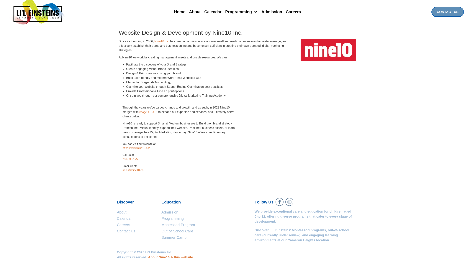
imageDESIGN (148, 112)
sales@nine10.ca (132, 170)
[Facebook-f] (280, 202)
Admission (271, 11)
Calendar (213, 11)
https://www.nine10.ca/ (136, 148)
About (195, 11)
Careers (293, 11)
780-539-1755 (130, 159)
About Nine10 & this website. (171, 257)
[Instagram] (289, 202)
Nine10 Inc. (161, 41)
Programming (238, 11)
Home (179, 11)
